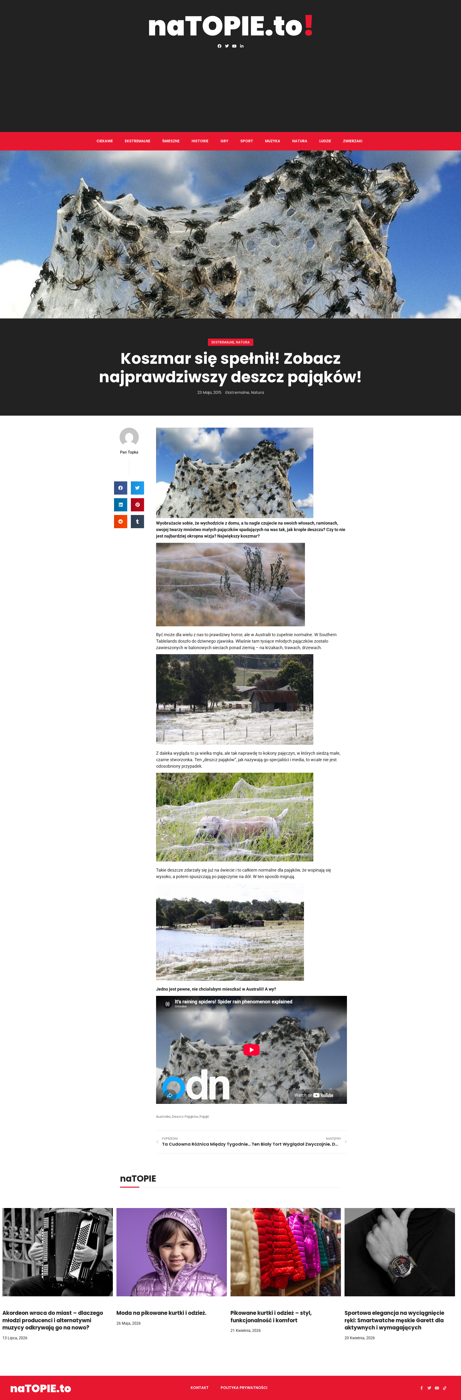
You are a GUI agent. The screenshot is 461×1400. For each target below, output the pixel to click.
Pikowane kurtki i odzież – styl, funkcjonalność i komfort (271, 1316)
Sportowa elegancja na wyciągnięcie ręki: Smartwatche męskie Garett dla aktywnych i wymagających (394, 1320)
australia (163, 1116)
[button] (120, 488)
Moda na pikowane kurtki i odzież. (161, 1313)
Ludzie (325, 141)
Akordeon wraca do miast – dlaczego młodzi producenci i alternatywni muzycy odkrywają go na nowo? (52, 1320)
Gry (224, 141)
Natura (299, 141)
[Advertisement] (230, 84)
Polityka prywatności (244, 1387)
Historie (200, 141)
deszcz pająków (185, 1116)
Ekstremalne (137, 141)
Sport (246, 141)
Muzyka (272, 141)
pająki (204, 1116)
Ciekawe (105, 141)
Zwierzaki (352, 141)
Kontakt (200, 1387)
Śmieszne (171, 141)
